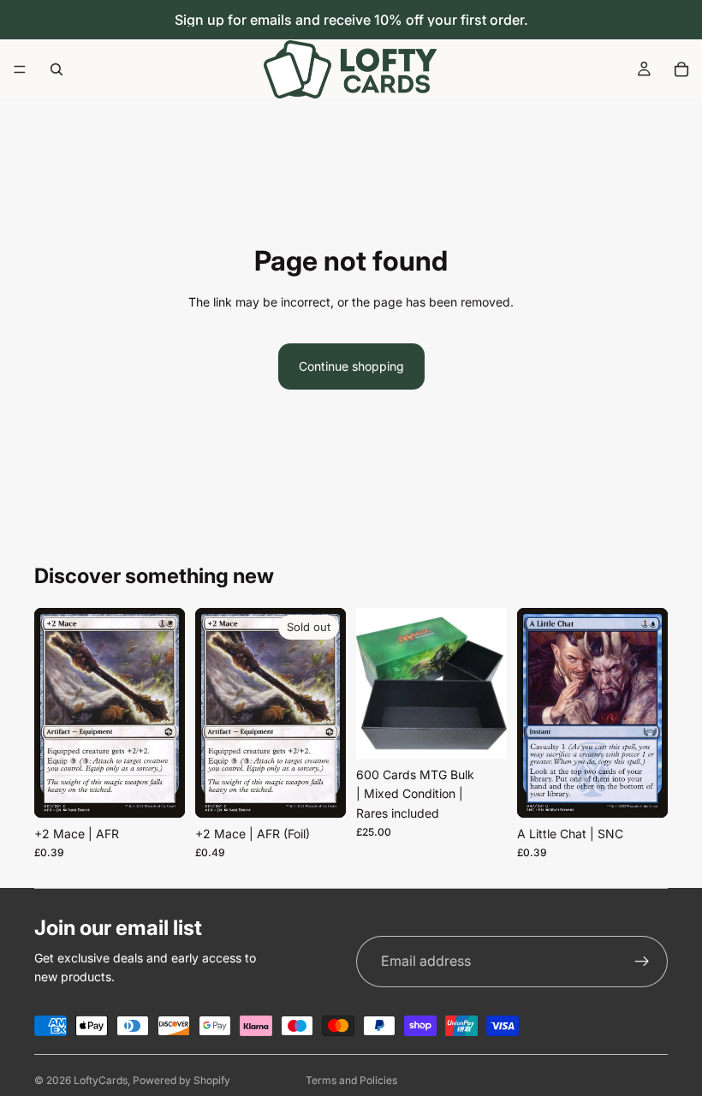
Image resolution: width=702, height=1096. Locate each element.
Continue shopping (351, 366)
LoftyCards (101, 1080)
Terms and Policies (351, 1080)
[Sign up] (642, 962)
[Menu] (19, 69)
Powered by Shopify (181, 1080)
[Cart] (681, 69)
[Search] (56, 69)
